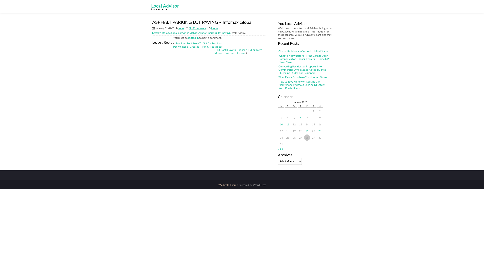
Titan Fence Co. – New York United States (302, 77)
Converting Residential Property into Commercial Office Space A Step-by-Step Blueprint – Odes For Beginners (302, 69)
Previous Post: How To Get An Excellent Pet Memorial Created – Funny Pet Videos (198, 45)
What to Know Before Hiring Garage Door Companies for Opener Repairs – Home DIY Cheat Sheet (304, 59)
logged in (193, 37)
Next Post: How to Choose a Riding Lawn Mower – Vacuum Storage (238, 51)
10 (281, 124)
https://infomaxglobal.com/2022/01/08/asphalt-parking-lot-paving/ (191, 32)
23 (319, 131)
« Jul (280, 149)
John (181, 28)
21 (307, 131)
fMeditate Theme (228, 184)
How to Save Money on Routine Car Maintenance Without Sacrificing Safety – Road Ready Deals (302, 85)
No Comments (197, 28)
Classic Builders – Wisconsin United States (303, 51)
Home (214, 28)
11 (287, 124)
